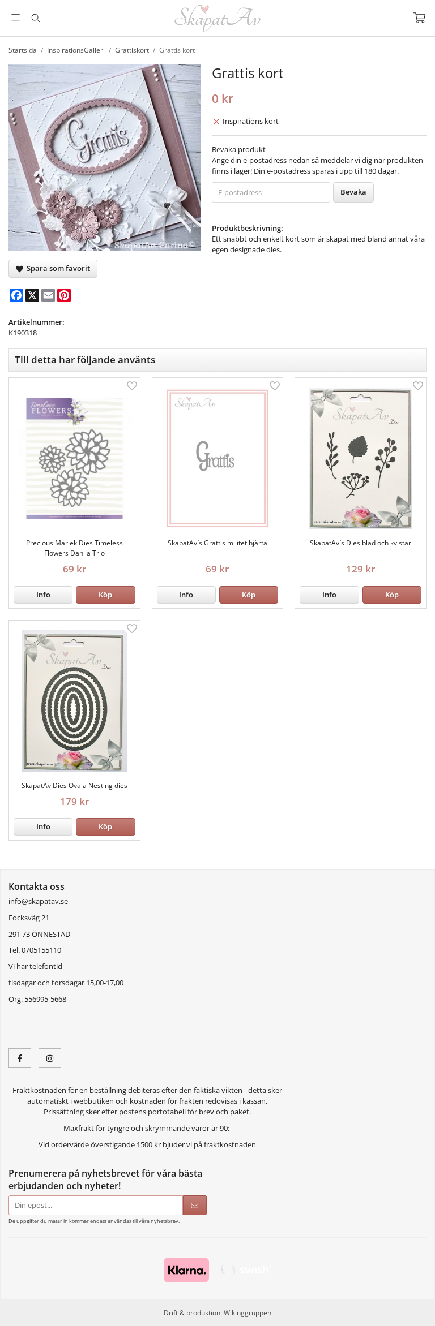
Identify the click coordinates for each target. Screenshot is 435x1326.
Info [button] (43, 594)
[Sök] (35, 18)
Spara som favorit (56, 268)
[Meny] (15, 18)
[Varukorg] (419, 18)
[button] (105, 595)
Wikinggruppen (247, 1312)
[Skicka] (195, 1205)
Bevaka (353, 192)
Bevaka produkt (239, 149)
